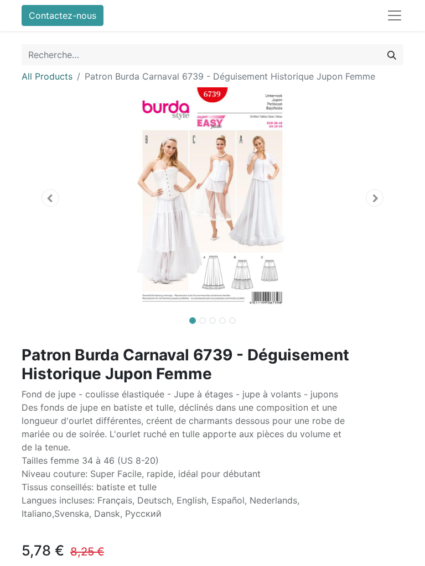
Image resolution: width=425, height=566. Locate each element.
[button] (50, 197)
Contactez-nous (62, 15)
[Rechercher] (391, 54)
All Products (47, 76)
